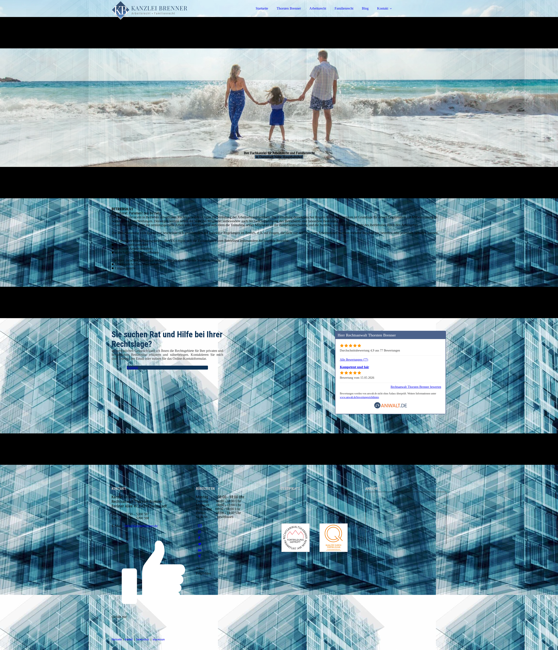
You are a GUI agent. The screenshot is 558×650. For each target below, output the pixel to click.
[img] (150, 15)
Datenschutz (142, 639)
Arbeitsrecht (317, 8)
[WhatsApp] (199, 532)
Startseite (262, 8)
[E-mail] (200, 526)
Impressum (159, 639)
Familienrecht (344, 8)
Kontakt (382, 8)
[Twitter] (199, 544)
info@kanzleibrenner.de (141, 526)
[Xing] (199, 556)
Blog (365, 8)
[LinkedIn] (199, 550)
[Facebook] (199, 538)
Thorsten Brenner (289, 8)
